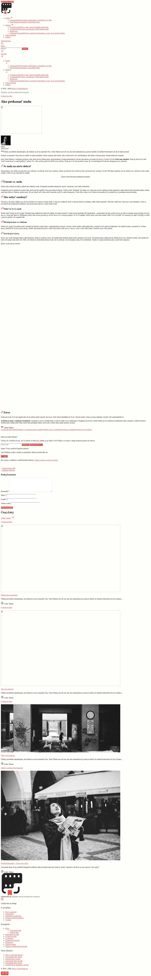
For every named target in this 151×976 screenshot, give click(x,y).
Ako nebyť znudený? (36, 430)
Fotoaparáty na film (12, 934)
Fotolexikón (9, 914)
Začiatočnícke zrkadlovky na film (17, 965)
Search (25, 49)
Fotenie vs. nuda (23, 430)
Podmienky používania (13, 916)
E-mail (4, 499)
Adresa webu (5, 503)
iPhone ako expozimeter (9, 595)
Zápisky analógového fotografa (12, 768)
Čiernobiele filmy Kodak (14, 961)
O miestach (29, 29)
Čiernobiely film (15, 930)
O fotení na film (29, 27)
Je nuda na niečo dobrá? (9, 430)
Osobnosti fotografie (37, 33)
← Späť (4, 456)
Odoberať (26, 444)
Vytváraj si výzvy (82, 430)
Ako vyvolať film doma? (14, 955)
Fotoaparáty (31, 20)
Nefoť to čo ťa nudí (51, 430)
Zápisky (8, 25)
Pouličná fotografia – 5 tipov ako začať (14, 863)
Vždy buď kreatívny (8, 755)
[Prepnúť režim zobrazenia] (4, 973)
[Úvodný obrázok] (60, 591)
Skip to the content (7, 2)
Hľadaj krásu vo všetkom (67, 430)
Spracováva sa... (36, 444)
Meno (3, 495)
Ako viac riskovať (7, 689)
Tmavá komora (10, 35)
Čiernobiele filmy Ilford (13, 957)
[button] (75, 46)
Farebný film (14, 932)
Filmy (25, 22)
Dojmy (7, 18)
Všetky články (6, 518)
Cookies (8, 920)
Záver (90, 430)
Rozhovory (14, 31)
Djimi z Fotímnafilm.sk (20, 89)
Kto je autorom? (11, 912)
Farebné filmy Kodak (12, 959)
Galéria (7, 37)
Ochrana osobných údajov (14, 918)
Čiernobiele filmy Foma (13, 963)
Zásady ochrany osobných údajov (46, 460)
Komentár (5, 491)
